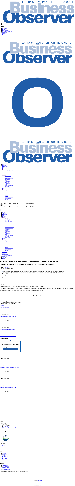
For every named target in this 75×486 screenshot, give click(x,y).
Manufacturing (7, 183)
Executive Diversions (9, 197)
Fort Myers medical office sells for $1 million (7, 329)
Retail (6, 184)
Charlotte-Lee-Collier (9, 172)
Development (7, 179)
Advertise (4, 455)
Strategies (4, 165)
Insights (3, 188)
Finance (6, 180)
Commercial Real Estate (9, 177)
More (3, 189)
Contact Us (4, 454)
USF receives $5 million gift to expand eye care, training (8, 387)
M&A (3, 167)
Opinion (6, 196)
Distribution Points (5, 456)
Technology (7, 186)
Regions (3, 169)
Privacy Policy (5, 458)
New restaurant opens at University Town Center (8, 336)
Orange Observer (5, 467)
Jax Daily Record (5, 466)
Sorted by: (2, 203)
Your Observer (5, 465)
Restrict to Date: (29, 203)
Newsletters (4, 28)
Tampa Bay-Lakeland (9, 170)
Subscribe (4, 33)
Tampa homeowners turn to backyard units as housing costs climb (9, 360)
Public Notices (5, 30)
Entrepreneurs (5, 166)
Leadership (4, 168)
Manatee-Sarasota (8, 171)
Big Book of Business (9, 193)
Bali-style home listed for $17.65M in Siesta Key (8, 316)
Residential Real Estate (9, 178)
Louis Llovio (6, 267)
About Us (4, 453)
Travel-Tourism (7, 187)
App (3, 446)
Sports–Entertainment (9, 185)
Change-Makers (8, 198)
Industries (4, 175)
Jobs (3, 457)
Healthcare (7, 182)
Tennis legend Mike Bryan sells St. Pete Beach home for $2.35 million (9, 367)
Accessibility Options (6, 460)
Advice (6, 190)
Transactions (7, 191)
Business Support (8, 176)
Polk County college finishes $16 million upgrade (7, 380)
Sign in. (5, 307)
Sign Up (10, 348)
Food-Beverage (7, 181)
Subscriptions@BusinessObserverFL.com (10, 427)
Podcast (3, 29)
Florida (6, 173)
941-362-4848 (7, 426)
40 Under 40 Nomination (7, 31)
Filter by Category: (12, 203)
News (3, 164)
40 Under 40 (7, 192)
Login (3, 34)
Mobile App (4, 32)
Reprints (6, 199)
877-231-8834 (7, 428)
